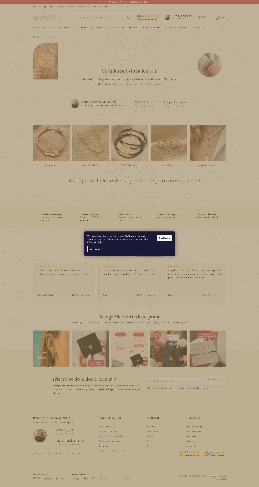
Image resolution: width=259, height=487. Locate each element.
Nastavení (95, 249)
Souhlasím (164, 238)
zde (100, 242)
